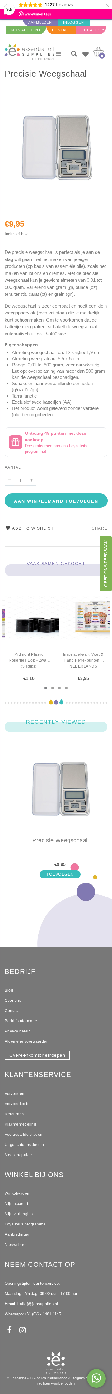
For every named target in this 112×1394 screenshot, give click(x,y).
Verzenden (15, 1093)
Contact (61, 30)
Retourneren (16, 1114)
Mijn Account (26, 30)
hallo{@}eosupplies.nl (37, 1304)
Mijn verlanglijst (19, 1214)
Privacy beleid (18, 1031)
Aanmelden (40, 22)
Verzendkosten (18, 1104)
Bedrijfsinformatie (21, 1021)
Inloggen (73, 22)
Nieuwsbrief (16, 1245)
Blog (9, 990)
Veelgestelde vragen (24, 1134)
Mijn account (16, 1204)
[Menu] (58, 54)
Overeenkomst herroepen (37, 1055)
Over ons (13, 1000)
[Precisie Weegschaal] (60, 794)
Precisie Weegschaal (46, 74)
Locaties (91, 30)
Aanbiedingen (17, 1234)
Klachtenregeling (20, 1124)
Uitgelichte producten (24, 1145)
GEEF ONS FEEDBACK (105, 563)
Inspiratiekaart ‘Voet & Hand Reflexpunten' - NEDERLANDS (83, 660)
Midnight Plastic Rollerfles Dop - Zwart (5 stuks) (29, 660)
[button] (45, 688)
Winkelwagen (17, 1193)
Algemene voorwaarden (27, 1041)
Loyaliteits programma (25, 1224)
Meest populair (18, 1155)
